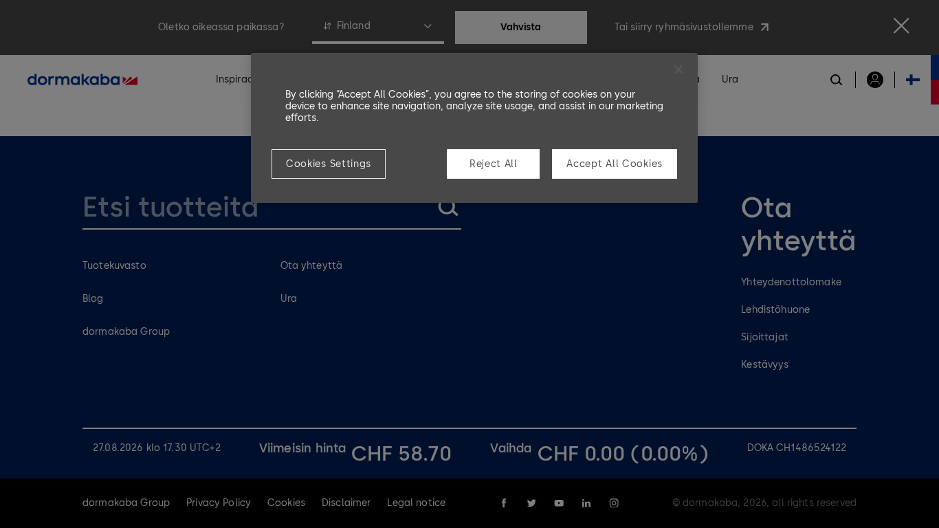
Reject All (494, 164)
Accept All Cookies (614, 164)
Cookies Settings (328, 164)
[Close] (678, 69)
